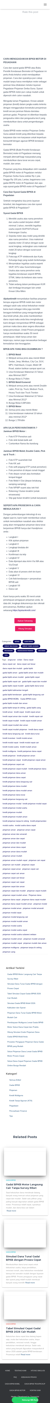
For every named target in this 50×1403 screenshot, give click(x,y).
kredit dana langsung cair (13, 734)
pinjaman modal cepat (12, 913)
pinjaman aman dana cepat (14, 847)
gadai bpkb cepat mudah (13, 686)
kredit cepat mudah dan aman (15, 725)
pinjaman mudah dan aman (35, 943)
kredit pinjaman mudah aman (15, 817)
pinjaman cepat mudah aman (15, 895)
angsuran (12, 660)
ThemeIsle (34, 1397)
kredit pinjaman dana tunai (14, 795)
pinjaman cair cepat (37, 860)
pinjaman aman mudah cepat (15, 860)
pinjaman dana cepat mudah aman (17, 904)
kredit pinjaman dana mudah (15, 786)
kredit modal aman (24, 738)
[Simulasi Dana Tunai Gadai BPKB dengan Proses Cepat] (25, 1233)
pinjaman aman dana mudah (15, 851)
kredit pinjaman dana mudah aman (17, 790)
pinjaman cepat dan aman (14, 886)
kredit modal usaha (11, 747)
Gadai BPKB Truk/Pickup (34, 1384)
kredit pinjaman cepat (12, 760)
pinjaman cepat (28, 865)
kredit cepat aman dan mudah (15, 716)
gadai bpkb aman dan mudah (31, 673)
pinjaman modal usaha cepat (15, 930)
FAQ (15, 1377)
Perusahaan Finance (25, 650)
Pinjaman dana (35, 895)
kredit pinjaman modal (12, 804)
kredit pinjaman (9, 756)
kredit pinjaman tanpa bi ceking (16, 821)
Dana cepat (28, 660)
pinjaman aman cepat (26, 830)
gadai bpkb (28, 668)
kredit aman (8, 712)
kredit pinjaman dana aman (14, 773)
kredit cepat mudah (11, 721)
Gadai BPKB (28, 641)
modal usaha (8, 825)
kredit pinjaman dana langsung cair (17, 782)
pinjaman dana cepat (11, 899)
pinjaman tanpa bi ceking (31, 947)
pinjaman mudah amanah (34, 939)
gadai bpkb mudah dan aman (15, 703)
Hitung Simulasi (38, 1371)
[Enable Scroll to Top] (44, 1397)
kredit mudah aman (28, 747)
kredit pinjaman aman (26, 756)
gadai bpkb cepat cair (12, 681)
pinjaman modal (40, 904)
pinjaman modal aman (12, 908)
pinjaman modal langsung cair (15, 917)
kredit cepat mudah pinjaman (15, 729)
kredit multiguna (9, 751)
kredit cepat (19, 712)
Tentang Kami (20, 1371)
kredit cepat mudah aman (31, 721)
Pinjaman (41, 650)
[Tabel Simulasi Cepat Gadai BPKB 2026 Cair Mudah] (25, 1305)
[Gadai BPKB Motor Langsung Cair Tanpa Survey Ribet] (25, 1161)
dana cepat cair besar (26, 664)
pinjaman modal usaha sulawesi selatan (19, 934)
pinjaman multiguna (11, 947)
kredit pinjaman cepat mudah (15, 769)
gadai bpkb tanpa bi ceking (14, 708)
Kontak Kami (35, 1390)
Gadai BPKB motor (28, 699)
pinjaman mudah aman (12, 939)
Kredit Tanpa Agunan (30, 646)
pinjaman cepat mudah (36, 891)
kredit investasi (9, 738)
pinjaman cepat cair (30, 869)
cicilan (19, 660)
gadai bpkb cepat (32, 677)
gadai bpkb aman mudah (13, 677)
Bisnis (17, 641)
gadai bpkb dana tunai (34, 686)
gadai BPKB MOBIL (11, 699)
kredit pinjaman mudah (12, 812)
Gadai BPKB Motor (17, 1390)
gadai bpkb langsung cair (33, 694)
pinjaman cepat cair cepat (13, 882)
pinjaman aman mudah (12, 856)
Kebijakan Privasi (29, 1377)
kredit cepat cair (36, 716)
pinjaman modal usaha (12, 926)
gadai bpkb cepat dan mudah (34, 681)
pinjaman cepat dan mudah (14, 891)
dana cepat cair (9, 664)
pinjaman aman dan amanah (15, 834)
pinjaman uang (9, 952)
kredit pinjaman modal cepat (35, 804)
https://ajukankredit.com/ (24, 610)
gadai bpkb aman (10, 673)
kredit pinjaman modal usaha (15, 808)
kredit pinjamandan (38, 821)
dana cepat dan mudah (12, 668)
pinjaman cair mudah (11, 865)
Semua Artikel (15, 1080)
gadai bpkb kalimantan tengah (15, 690)
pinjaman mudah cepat (12, 943)
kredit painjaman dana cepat (29, 751)
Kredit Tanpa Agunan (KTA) (20, 1101)
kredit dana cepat (36, 729)
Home (7, 1371)
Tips (6, 655)
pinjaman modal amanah (33, 908)
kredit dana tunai (32, 734)
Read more (11, 1211)
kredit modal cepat (10, 742)
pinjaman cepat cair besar (14, 878)
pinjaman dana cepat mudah (34, 899)
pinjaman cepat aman (12, 869)
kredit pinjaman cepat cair (13, 764)
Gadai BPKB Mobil (12, 1384)
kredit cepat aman (32, 712)
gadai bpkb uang (34, 708)
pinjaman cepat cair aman (14, 873)
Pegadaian (9, 650)
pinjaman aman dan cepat (14, 838)
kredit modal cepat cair (29, 742)
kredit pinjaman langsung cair (15, 799)
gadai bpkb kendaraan (12, 694)
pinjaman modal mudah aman (15, 921)
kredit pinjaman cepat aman (34, 760)
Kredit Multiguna (11, 646)
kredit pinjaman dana (37, 769)
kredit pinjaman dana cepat (14, 777)
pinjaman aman (9, 830)
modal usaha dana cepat (25, 825)
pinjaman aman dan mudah (14, 843)
